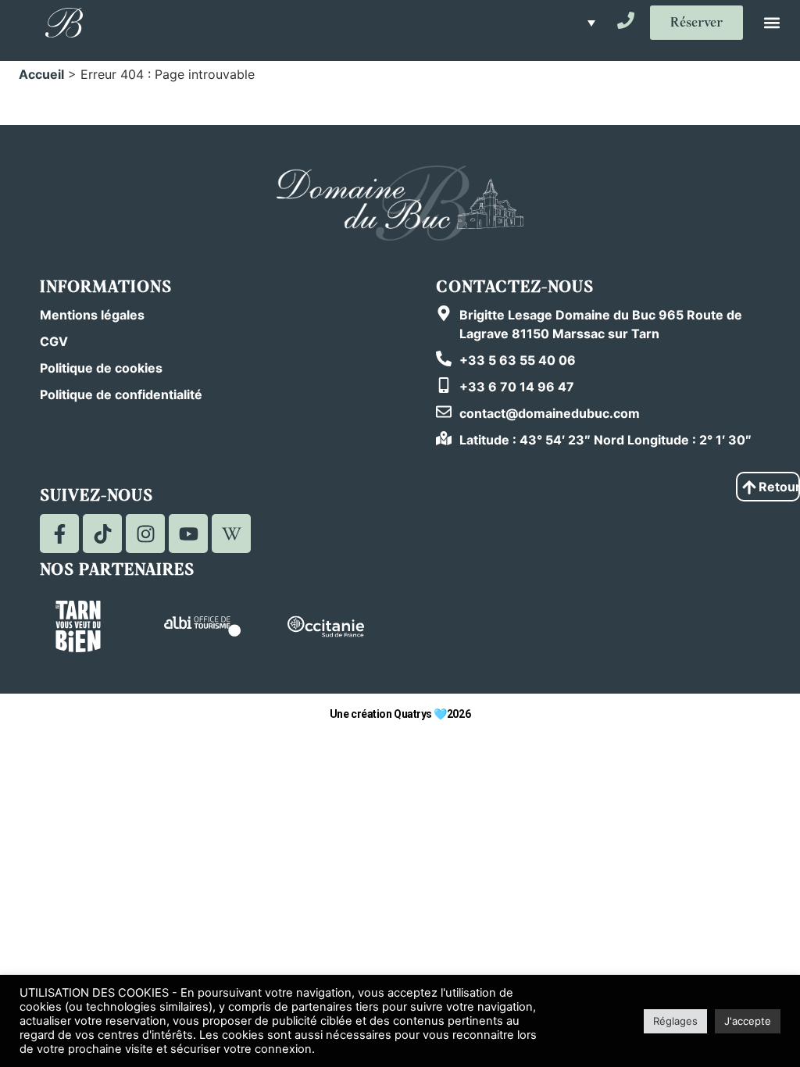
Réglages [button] (675, 1021)
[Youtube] (188, 533)
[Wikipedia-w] (231, 533)
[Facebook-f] (59, 533)
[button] (586, 22)
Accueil (41, 74)
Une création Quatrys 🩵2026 (400, 714)
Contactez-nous (515, 287)
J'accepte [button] (747, 1021)
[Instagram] (145, 533)
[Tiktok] (102, 533)
